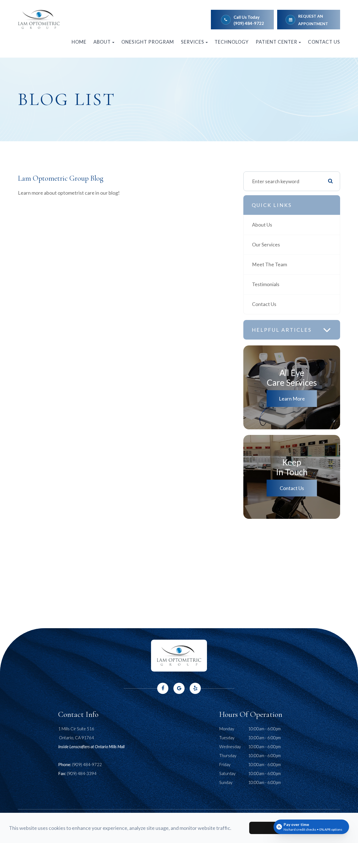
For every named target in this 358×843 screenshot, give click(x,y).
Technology (232, 42)
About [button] (102, 42)
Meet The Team (269, 264)
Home (79, 42)
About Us (262, 225)
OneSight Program (147, 42)
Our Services (266, 245)
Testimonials (265, 284)
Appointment (313, 23)
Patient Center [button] (276, 42)
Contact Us (324, 42)
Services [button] (192, 42)
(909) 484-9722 (249, 23)
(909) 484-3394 (81, 773)
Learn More (292, 398)
